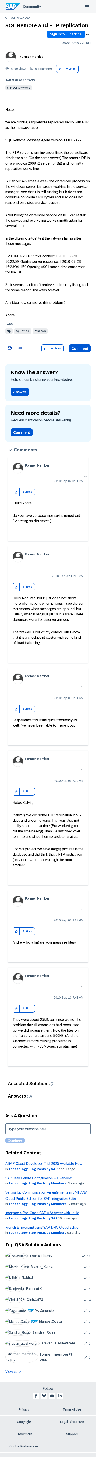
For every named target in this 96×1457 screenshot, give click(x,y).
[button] (59, 69)
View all (11, 1372)
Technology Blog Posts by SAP (33, 1169)
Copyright (24, 1422)
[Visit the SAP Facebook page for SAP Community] (36, 1396)
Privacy (24, 1409)
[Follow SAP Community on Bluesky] (44, 1396)
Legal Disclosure (72, 1422)
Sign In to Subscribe (66, 34)
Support (72, 1434)
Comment (79, 348)
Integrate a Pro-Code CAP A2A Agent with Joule (42, 1213)
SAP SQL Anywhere (18, 87)
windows (40, 331)
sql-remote (22, 331)
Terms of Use (72, 1409)
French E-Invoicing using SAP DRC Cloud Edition (42, 1227)
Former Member (32, 56)
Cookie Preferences (23, 1446)
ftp (9, 331)
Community (32, 6)
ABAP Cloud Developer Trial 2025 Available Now (43, 1163)
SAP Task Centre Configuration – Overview (38, 1178)
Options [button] (88, 34)
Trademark (24, 1434)
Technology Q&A (19, 17)
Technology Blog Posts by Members (37, 1183)
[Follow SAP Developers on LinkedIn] (60, 1396)
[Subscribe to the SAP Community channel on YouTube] (52, 1396)
